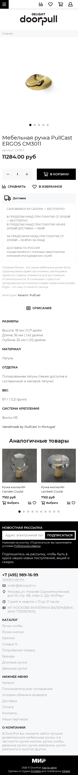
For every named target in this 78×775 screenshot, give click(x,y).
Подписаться (60, 535)
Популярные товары (18, 650)
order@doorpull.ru (22, 586)
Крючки (8, 638)
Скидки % (10, 644)
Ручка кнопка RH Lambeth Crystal (52, 489)
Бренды (8, 656)
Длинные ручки (14, 662)
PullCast (35, 295)
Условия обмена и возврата (24, 695)
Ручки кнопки (13, 632)
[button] (30, 125)
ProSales (36, 771)
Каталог (23, 295)
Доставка (9, 701)
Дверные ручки (14, 668)
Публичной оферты (27, 546)
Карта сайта (49, 767)
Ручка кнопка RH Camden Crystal (13, 489)
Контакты (9, 713)
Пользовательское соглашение (27, 689)
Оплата (8, 707)
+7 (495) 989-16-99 (20, 575)
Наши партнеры (15, 719)
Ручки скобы (12, 626)
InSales (66, 771)
